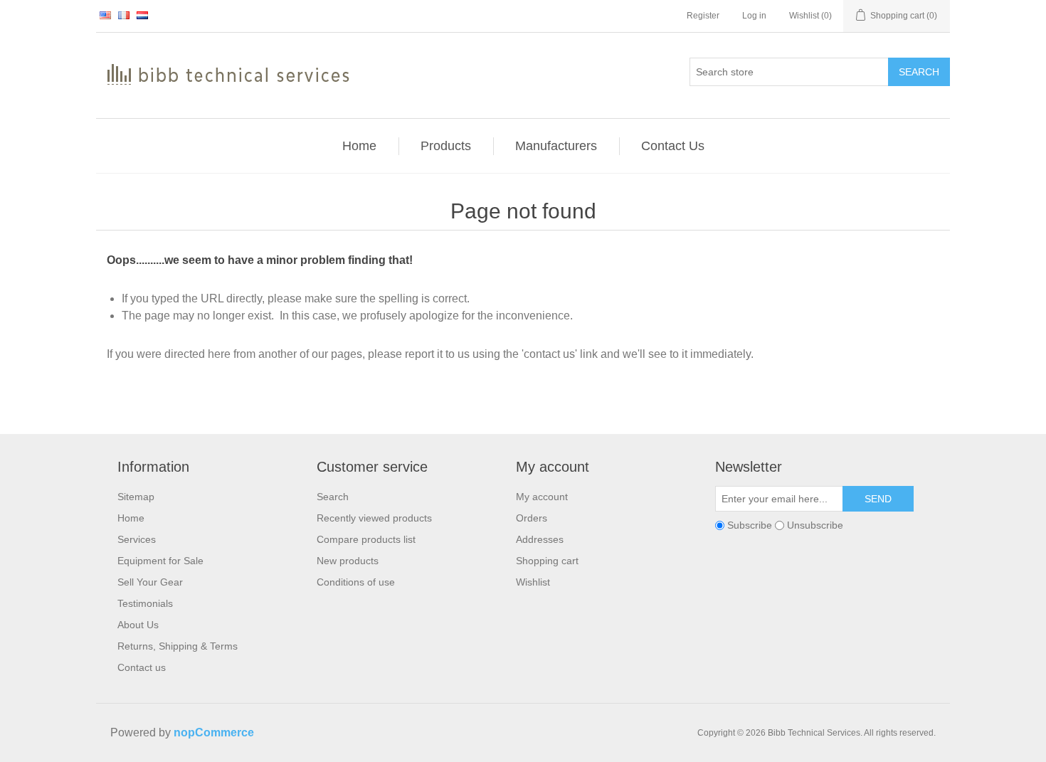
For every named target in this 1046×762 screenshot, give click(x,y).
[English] (105, 15)
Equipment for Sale (160, 560)
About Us (138, 624)
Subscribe (749, 525)
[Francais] (123, 15)
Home (130, 518)
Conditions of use (356, 582)
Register (703, 16)
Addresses (540, 539)
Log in (754, 16)
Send (878, 498)
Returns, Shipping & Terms (177, 646)
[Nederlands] (142, 15)
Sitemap (135, 496)
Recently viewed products (374, 518)
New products (348, 560)
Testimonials (145, 603)
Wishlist (533, 582)
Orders (531, 518)
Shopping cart (547, 560)
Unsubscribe (815, 525)
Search (919, 72)
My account (542, 496)
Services (136, 539)
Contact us (141, 667)
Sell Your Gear (150, 582)
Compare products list (366, 539)
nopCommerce (214, 732)
